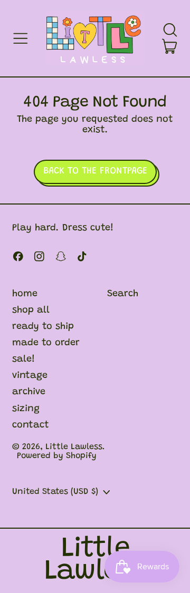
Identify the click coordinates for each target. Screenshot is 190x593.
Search (122, 294)
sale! (23, 359)
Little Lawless (73, 447)
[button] (170, 30)
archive (28, 392)
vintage (30, 376)
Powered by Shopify (57, 456)
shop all (31, 310)
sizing (26, 409)
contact (30, 425)
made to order (46, 343)
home (24, 294)
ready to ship (43, 327)
